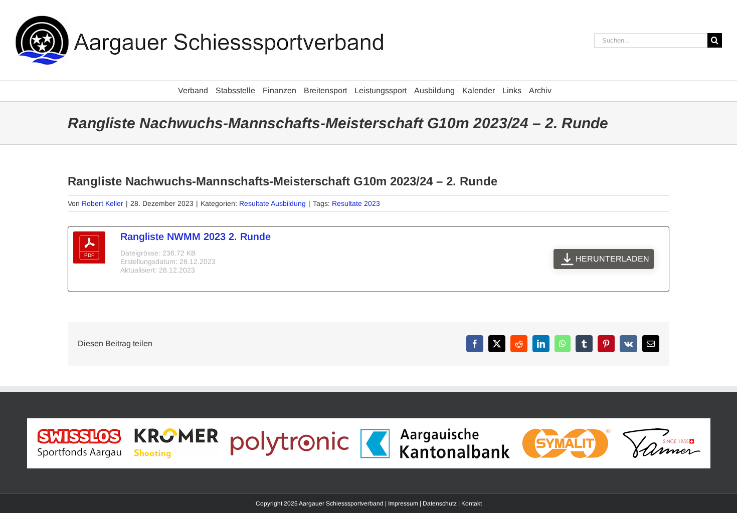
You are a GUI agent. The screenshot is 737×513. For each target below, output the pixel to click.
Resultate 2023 (356, 203)
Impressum (403, 503)
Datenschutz (440, 503)
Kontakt (471, 503)
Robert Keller (102, 203)
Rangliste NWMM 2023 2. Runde (195, 236)
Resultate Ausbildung (272, 203)
